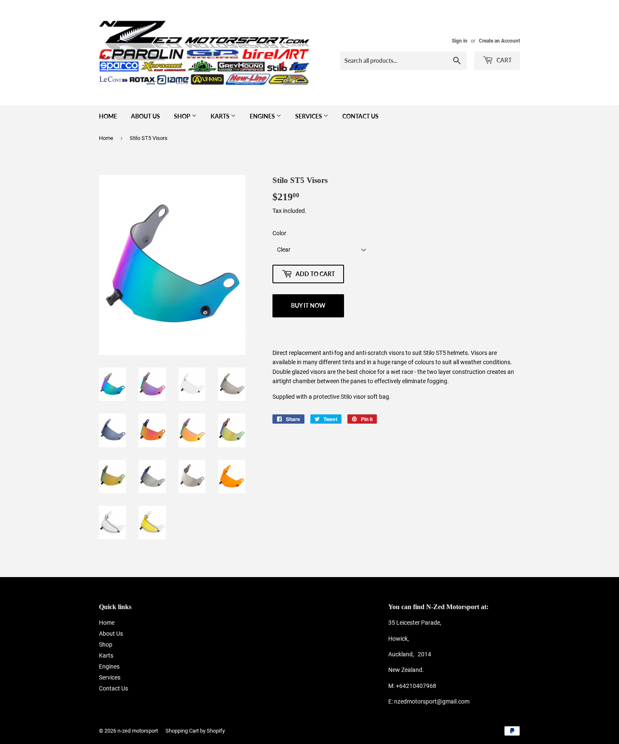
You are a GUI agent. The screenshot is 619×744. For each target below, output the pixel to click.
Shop (183, 116)
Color (279, 233)
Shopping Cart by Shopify (195, 731)
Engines (263, 116)
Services (309, 116)
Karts (221, 116)
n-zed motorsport (137, 731)
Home (108, 116)
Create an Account (499, 41)
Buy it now (308, 305)
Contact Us (360, 116)
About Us (145, 116)
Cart (503, 60)
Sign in (459, 41)
